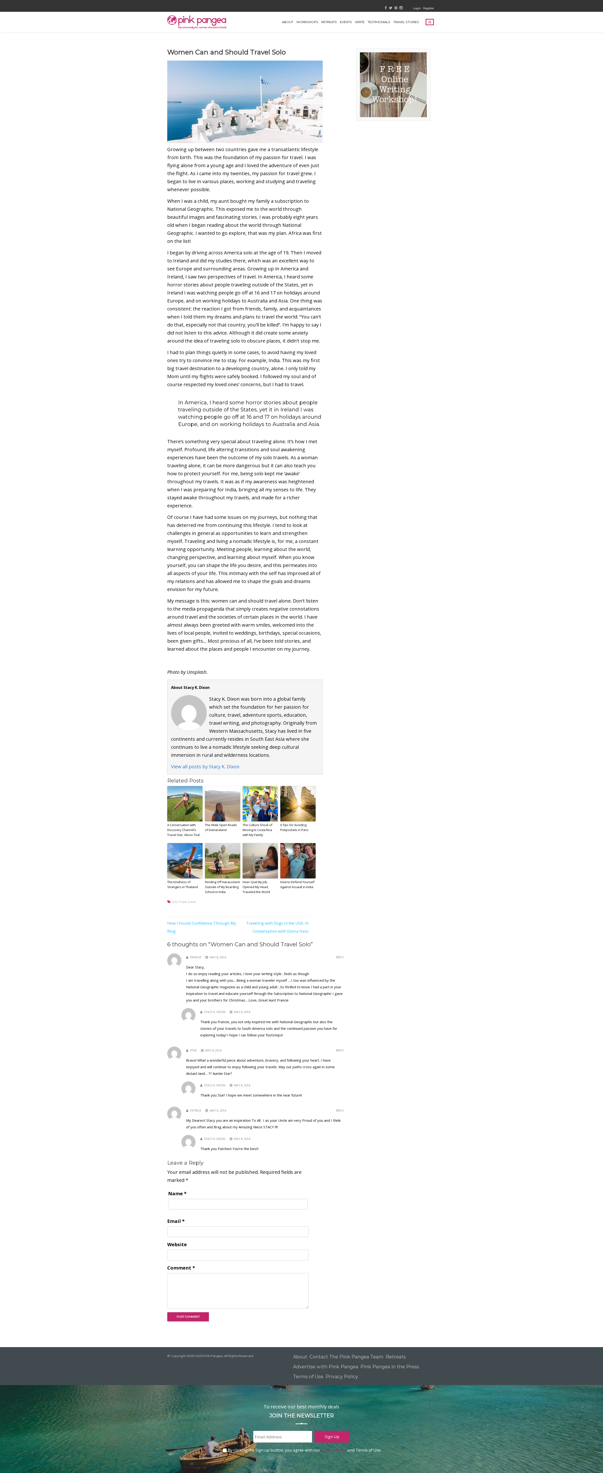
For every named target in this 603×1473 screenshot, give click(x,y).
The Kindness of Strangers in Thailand (182, 884)
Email (176, 1221)
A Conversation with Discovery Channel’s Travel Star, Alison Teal (183, 830)
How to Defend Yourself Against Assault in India (297, 884)
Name (177, 1193)
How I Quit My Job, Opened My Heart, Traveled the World (256, 887)
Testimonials (379, 22)
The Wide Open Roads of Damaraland (221, 827)
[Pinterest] (395, 8)
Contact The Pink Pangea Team (346, 1357)
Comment (181, 1268)
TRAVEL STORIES (406, 22)
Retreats (396, 1357)
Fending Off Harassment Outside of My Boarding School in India (222, 887)
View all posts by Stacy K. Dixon (205, 766)
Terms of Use (308, 1376)
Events (346, 22)
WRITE (360, 22)
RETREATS (329, 22)
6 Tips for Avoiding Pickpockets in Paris (294, 827)
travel (192, 902)
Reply (340, 957)
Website (177, 1244)
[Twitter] (390, 8)
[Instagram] (401, 8)
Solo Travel (179, 902)
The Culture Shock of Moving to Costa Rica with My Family (257, 830)
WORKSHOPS (307, 22)
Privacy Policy (342, 1376)
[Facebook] (386, 8)
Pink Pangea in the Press (389, 1367)
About (287, 22)
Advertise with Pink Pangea (325, 1367)
